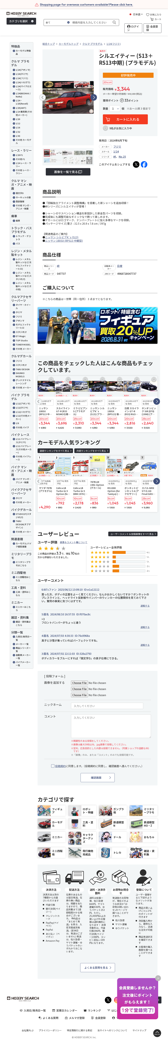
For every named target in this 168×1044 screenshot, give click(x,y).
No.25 (122, 157)
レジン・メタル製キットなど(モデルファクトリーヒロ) (24, 264)
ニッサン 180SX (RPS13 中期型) (64, 241)
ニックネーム (53, 704)
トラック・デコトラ (23, 238)
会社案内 (26, 1030)
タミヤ (19, 312)
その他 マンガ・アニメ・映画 (23, 207)
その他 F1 (20, 159)
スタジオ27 (21, 332)
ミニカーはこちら (23, 608)
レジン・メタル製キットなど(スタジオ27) (24, 276)
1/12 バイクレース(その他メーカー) (24, 449)
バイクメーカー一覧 (23, 664)
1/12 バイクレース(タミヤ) (23, 440)
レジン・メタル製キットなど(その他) (24, 286)
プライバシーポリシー (50, 1030)
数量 (105, 108)
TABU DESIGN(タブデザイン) (23, 524)
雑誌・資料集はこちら (23, 623)
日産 (119, 266)
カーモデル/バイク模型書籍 (24, 545)
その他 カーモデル (23, 141)
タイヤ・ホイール (23, 306)
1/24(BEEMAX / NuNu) (23, 95)
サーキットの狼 (23, 197)
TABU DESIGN (23, 369)
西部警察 (20, 201)
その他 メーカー (23, 348)
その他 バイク (22, 427)
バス (18, 243)
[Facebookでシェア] (144, 164)
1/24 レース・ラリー (23, 165)
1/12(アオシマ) (23, 403)
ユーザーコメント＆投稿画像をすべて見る (132, 534)
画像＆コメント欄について (73, 542)
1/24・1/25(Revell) (22, 102)
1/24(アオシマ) (23, 69)
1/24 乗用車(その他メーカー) (24, 113)
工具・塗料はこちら (23, 593)
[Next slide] (93, 97)
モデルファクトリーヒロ (23, 326)
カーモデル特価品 (23, 52)
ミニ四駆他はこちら (23, 578)
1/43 (18, 135)
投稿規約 (60, 766)
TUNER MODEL (23, 344)
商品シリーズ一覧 (23, 649)
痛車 (18, 220)
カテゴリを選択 (18, 21)
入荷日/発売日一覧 (24, 638)
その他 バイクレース (23, 458)
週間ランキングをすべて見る (54, 450)
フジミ (19, 316)
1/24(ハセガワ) (23, 82)
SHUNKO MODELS (20, 374)
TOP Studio (22, 340)
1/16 (18, 127)
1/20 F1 (19, 155)
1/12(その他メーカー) (24, 417)
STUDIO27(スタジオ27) (23, 515)
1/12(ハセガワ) (23, 411)
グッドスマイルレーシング (23, 382)
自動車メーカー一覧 (23, 656)
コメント (50, 716)
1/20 (18, 119)
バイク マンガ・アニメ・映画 (23, 480)
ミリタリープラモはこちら (23, 563)
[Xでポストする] (136, 164)
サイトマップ (139, 1030)
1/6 (17, 423)
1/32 (18, 131)
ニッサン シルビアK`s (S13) (61, 237)
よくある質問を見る (96, 968)
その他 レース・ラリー (23, 172)
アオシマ (20, 320)
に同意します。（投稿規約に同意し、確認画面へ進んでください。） (99, 766)
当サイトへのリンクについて (112, 1030)
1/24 (116, 151)
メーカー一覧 (22, 644)
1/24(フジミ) (22, 78)
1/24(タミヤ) (22, 73)
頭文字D (20, 193)
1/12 (18, 123)
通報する (145, 605)
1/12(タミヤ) (22, 407)
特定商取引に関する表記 (79, 1030)
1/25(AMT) (21, 107)
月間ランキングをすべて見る (91, 450)
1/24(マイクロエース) (24, 88)
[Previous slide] (42, 97)
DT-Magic (21, 336)
